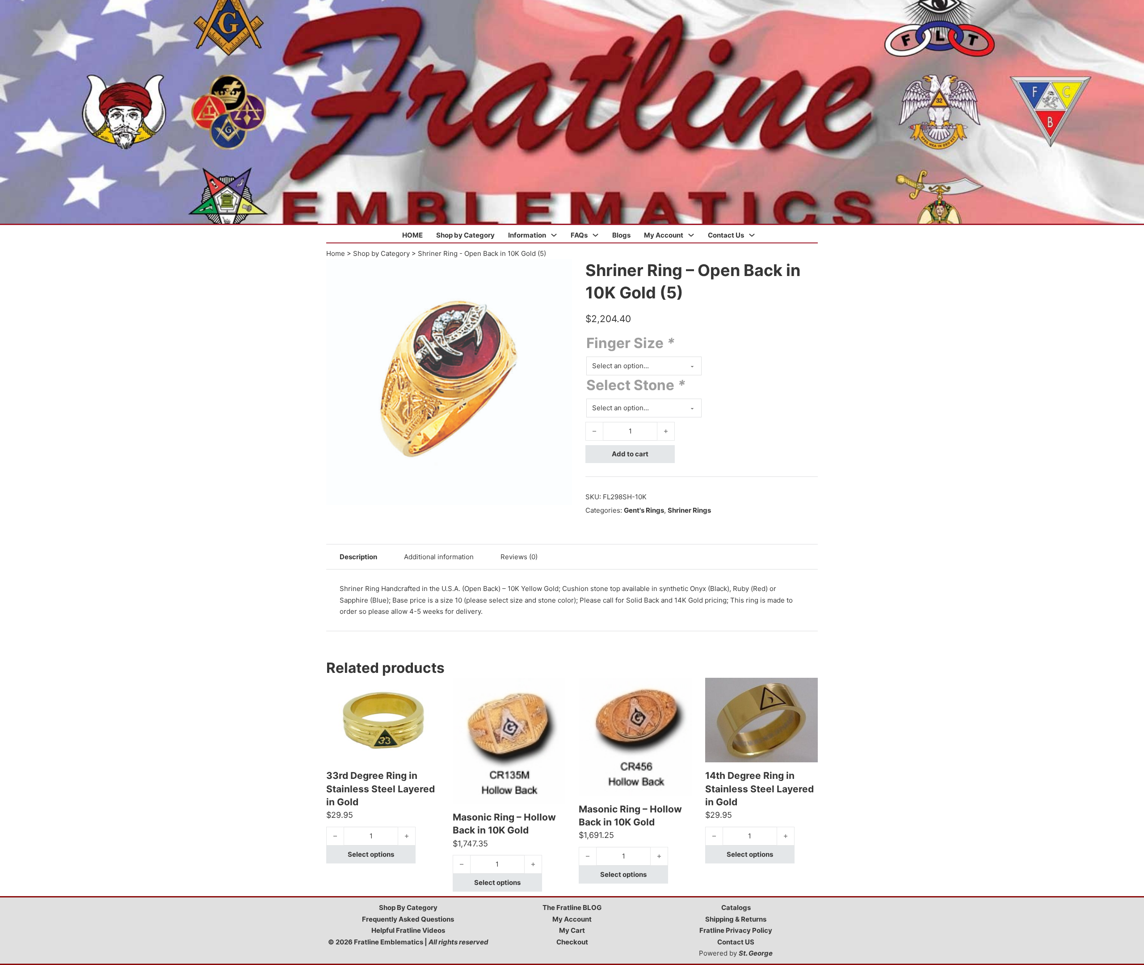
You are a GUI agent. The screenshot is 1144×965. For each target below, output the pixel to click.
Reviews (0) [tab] (519, 557)
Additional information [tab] (439, 557)
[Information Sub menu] (554, 235)
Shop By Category (408, 907)
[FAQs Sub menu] (595, 235)
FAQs (579, 235)
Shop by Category (465, 235)
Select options (371, 854)
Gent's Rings (644, 510)
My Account (663, 235)
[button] (560, 271)
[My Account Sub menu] (691, 235)
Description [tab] (358, 557)
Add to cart (630, 454)
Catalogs (736, 907)
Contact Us (726, 235)
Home (335, 253)
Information (527, 235)
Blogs (621, 235)
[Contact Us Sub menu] (752, 235)
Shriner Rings (689, 510)
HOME (412, 235)
